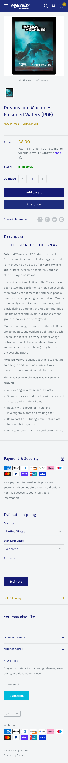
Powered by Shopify (15, 755)
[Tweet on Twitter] (54, 219)
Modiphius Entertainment (21, 123)
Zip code (9, 558)
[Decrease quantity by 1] (22, 179)
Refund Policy (12, 598)
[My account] (53, 6)
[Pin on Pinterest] (47, 219)
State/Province (14, 540)
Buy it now (34, 204)
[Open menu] (6, 5)
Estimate (15, 581)
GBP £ (9, 713)
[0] (61, 6)
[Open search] (46, 6)
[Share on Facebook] (40, 219)
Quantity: (10, 178)
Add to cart (34, 192)
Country (9, 523)
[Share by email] (61, 219)
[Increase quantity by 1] (42, 179)
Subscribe (16, 695)
